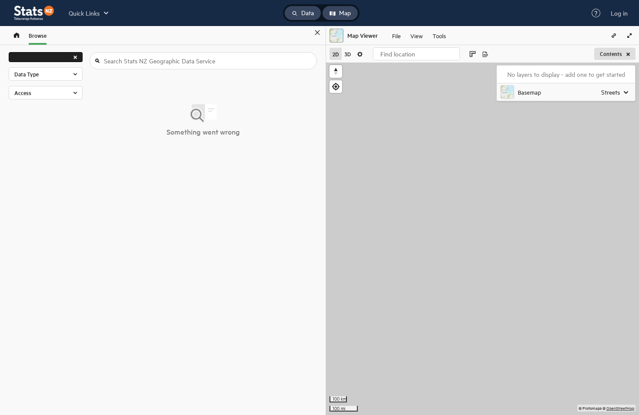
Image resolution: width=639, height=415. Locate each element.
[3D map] (348, 54)
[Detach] (304, 32)
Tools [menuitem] (439, 35)
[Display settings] (360, 54)
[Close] (317, 32)
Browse (38, 35)
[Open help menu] (596, 13)
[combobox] (416, 53)
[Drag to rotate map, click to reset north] (335, 71)
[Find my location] (335, 86)
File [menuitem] (396, 35)
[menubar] (419, 36)
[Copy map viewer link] (614, 36)
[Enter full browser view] (629, 36)
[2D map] (335, 54)
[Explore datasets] (16, 35)
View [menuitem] (416, 35)
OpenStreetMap (620, 408)
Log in (619, 13)
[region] (482, 239)
